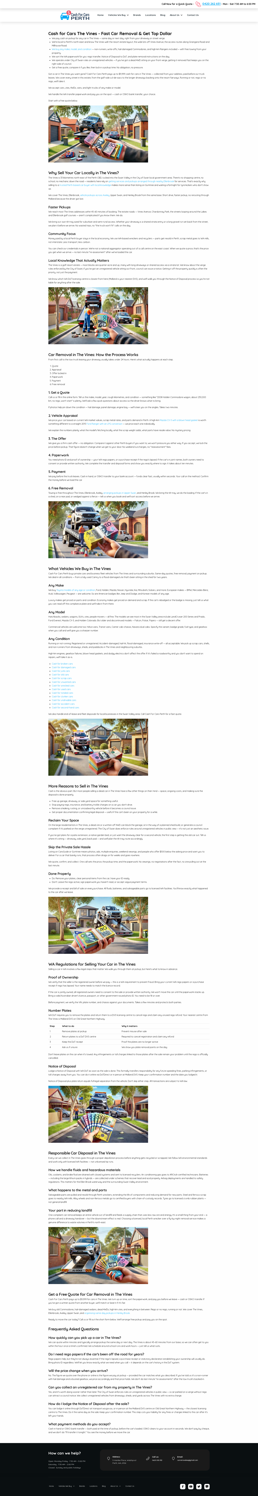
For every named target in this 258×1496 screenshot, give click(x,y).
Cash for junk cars (61, 671)
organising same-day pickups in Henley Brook (107, 1313)
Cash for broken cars (62, 663)
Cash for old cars (60, 674)
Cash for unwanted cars (64, 682)
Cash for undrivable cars (64, 700)
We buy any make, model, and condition (72, 49)
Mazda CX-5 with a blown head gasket (179, 420)
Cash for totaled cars (62, 693)
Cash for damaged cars (64, 667)
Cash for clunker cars (62, 696)
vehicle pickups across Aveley (94, 195)
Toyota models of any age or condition (75, 590)
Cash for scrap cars (62, 678)
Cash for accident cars (63, 704)
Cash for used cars (61, 689)
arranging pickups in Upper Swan (119, 493)
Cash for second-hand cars (65, 707)
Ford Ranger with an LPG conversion (104, 423)
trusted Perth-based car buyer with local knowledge (85, 185)
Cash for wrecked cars (63, 685)
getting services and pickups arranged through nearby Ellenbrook (141, 181)
